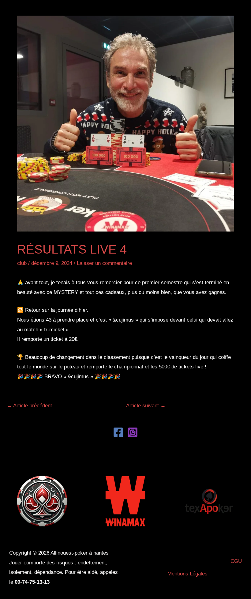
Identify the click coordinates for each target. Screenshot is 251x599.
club (22, 263)
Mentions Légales (187, 574)
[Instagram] (132, 432)
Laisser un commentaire (104, 263)
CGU (236, 561)
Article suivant (146, 406)
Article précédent (29, 406)
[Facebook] (118, 432)
